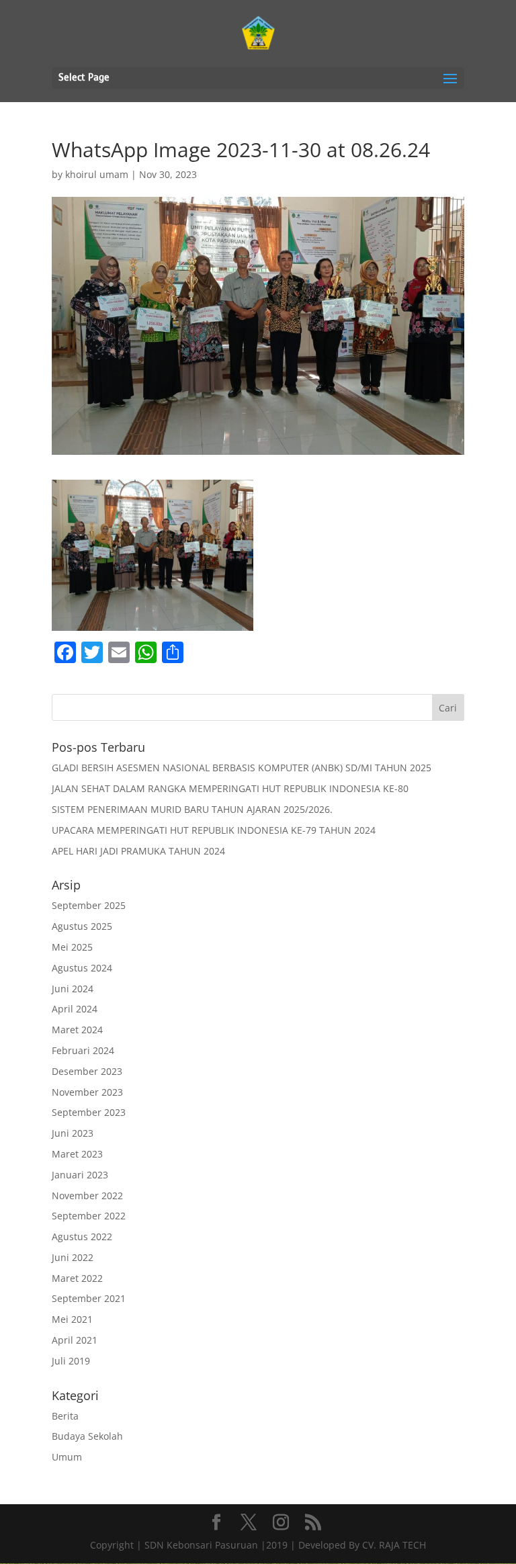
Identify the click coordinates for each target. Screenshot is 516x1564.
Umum (67, 1456)
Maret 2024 (77, 1029)
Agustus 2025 (82, 926)
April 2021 (74, 1340)
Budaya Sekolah (87, 1436)
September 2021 (89, 1298)
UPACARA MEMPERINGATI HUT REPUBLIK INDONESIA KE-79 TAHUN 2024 (214, 830)
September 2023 (89, 1112)
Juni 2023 (72, 1133)
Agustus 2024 (82, 967)
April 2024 (74, 1008)
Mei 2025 (72, 947)
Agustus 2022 (82, 1236)
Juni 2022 (72, 1257)
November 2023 (87, 1092)
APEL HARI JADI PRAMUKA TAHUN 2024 (138, 850)
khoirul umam (96, 174)
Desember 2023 (87, 1071)
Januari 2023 (80, 1174)
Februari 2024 (83, 1050)
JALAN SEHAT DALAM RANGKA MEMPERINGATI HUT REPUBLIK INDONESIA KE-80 (230, 788)
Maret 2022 (77, 1278)
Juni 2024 (72, 988)
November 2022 (87, 1195)
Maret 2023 (77, 1153)
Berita (65, 1415)
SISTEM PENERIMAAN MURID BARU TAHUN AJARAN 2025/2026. (192, 809)
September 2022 (89, 1215)
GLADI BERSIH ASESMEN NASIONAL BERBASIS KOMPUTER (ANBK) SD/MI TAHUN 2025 (241, 767)
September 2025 (89, 905)
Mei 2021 (72, 1319)
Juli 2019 (71, 1360)
